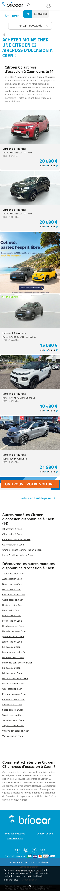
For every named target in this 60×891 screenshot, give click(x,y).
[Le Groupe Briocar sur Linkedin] (34, 850)
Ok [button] (30, 886)
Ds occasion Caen (11, 610)
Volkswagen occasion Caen (15, 730)
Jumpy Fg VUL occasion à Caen (17, 555)
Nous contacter (15, 838)
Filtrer (14, 15)
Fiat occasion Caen (11, 615)
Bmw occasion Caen (12, 584)
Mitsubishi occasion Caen (15, 678)
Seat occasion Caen (12, 704)
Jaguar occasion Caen (13, 636)
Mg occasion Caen (11, 667)
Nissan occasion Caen (13, 683)
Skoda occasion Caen (12, 709)
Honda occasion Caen (13, 626)
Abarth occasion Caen (13, 573)
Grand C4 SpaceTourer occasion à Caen (22, 549)
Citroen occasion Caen (13, 594)
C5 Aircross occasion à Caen (16, 539)
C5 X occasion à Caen (13, 544)
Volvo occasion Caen (12, 736)
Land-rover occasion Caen (15, 652)
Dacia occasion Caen (12, 605)
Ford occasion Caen (12, 620)
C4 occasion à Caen (12, 534)
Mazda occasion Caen (13, 657)
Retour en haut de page (35, 498)
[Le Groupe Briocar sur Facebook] (17, 850)
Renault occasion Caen (13, 699)
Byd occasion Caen (11, 589)
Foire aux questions (15, 833)
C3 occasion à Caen (12, 529)
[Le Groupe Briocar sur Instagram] (26, 850)
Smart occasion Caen (12, 715)
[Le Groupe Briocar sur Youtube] (42, 850)
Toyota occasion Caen (13, 725)
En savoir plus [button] (11, 879)
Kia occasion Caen (11, 647)
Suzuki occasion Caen (13, 720)
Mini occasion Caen (12, 673)
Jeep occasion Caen (12, 641)
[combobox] (30, 26)
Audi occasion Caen (12, 578)
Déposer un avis (45, 833)
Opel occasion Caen (12, 688)
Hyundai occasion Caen (14, 631)
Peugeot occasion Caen (14, 694)
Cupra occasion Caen (12, 599)
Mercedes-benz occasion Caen (17, 662)
